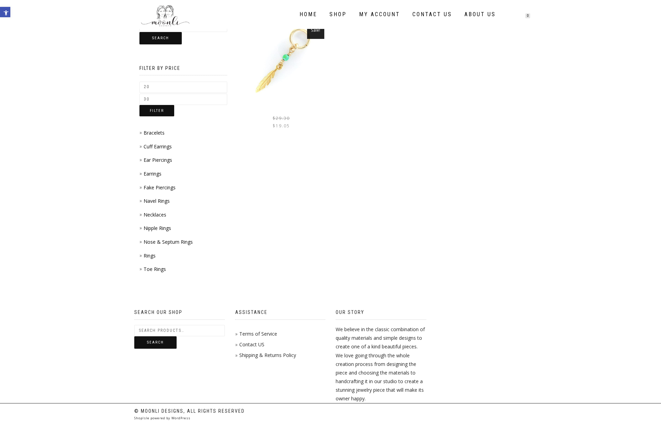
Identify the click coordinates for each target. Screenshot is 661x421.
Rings (150, 255)
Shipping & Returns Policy (267, 355)
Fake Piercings (160, 187)
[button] (5, 12)
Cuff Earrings (158, 146)
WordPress (180, 418)
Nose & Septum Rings (168, 242)
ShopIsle (142, 418)
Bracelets (154, 132)
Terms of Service (258, 333)
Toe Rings (155, 269)
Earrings (152, 173)
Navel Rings (157, 201)
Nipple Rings (157, 228)
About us (480, 14)
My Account (379, 14)
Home (308, 14)
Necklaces (155, 214)
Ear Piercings (158, 160)
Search (160, 38)
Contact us (432, 14)
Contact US (251, 344)
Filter (157, 110)
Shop (338, 14)
